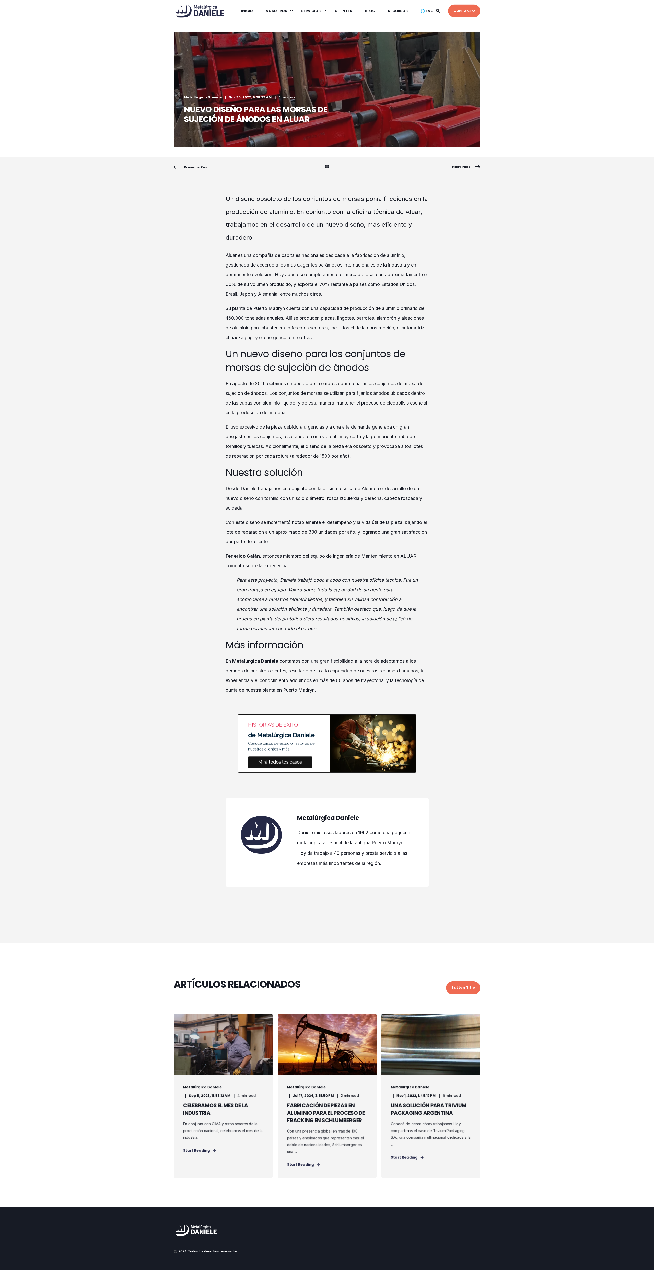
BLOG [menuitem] (370, 11)
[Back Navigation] (327, 167)
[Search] (438, 10)
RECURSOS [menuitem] (398, 11)
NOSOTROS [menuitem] (276, 11)
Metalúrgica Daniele (203, 97)
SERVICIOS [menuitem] (311, 11)
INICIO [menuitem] (247, 11)
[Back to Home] (201, 16)
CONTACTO (464, 10)
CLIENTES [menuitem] (343, 11)
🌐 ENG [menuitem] (427, 11)
